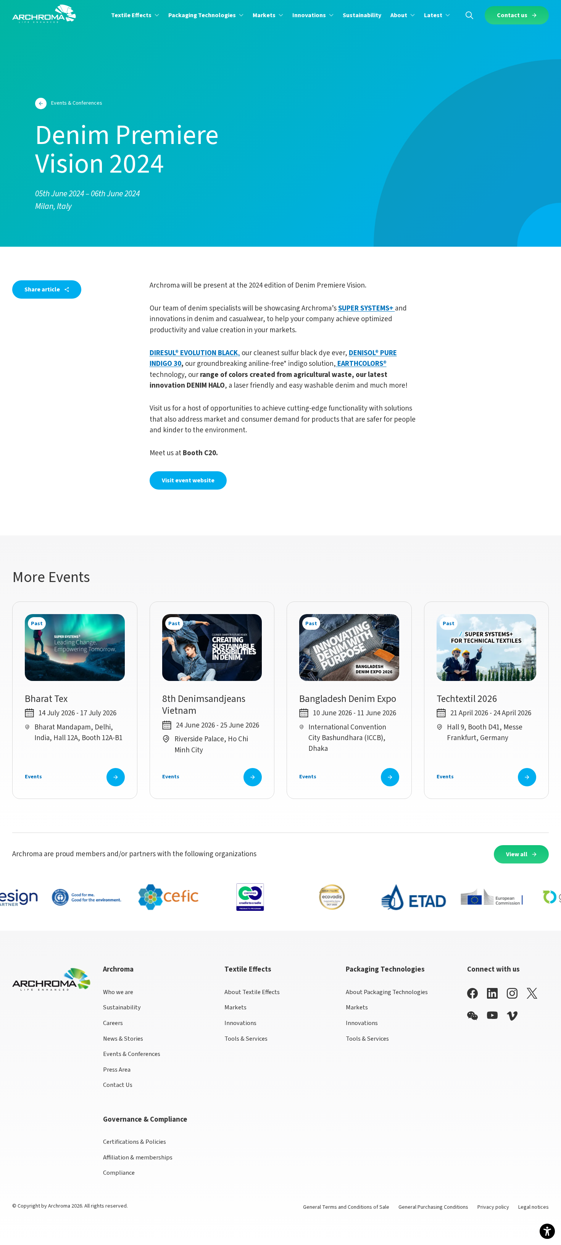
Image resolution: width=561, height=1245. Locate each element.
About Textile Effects (252, 992)
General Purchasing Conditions (433, 1207)
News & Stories (123, 1038)
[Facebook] (472, 993)
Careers (113, 1023)
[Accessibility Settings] (547, 1231)
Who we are (118, 992)
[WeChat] (472, 1015)
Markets (235, 1007)
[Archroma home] (44, 14)
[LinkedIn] (492, 993)
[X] (532, 993)
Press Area (117, 1069)
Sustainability (122, 1007)
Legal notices (533, 1207)
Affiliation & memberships (137, 1157)
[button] (135, 15)
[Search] (469, 15)
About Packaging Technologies (387, 992)
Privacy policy (493, 1207)
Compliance (119, 1172)
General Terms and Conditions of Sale (346, 1207)
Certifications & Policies (134, 1141)
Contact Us (117, 1085)
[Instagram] (512, 993)
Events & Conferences (131, 1054)
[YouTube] (492, 1015)
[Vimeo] (512, 1016)
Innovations (240, 1023)
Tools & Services (246, 1038)
